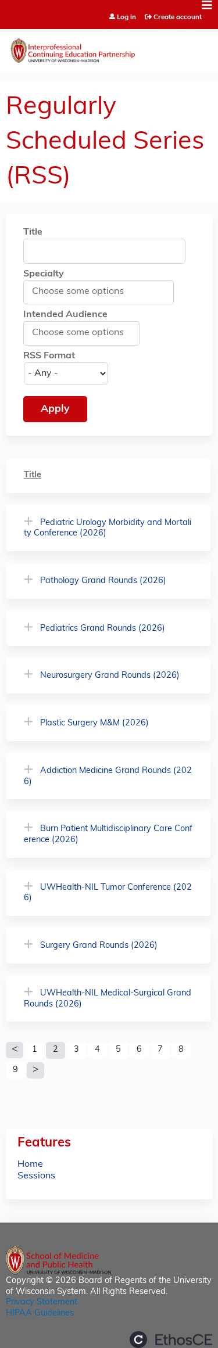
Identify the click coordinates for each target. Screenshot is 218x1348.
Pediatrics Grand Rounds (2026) (102, 628)
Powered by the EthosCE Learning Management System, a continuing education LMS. (171, 1339)
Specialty (43, 274)
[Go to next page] (35, 1070)
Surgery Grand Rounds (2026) (99, 945)
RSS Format (49, 356)
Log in (126, 18)
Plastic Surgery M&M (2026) (94, 723)
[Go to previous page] (14, 1050)
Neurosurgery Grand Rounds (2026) (110, 675)
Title (32, 232)
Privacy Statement (41, 1302)
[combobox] (83, 291)
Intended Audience (65, 314)
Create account (177, 17)
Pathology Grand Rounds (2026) (103, 581)
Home (30, 1164)
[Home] (109, 48)
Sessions (36, 1176)
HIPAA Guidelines (40, 1313)
